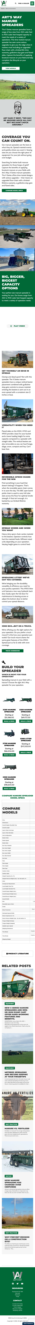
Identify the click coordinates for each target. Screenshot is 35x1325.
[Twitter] (17, 1284)
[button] (32, 3)
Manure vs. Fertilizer (17, 1128)
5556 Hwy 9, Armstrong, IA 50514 (17, 1318)
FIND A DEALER (23, 3)
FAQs (17, 1296)
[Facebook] (13, 1284)
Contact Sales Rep (17, 1305)
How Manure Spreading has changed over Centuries (13, 1183)
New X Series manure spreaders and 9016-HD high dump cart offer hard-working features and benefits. (17, 1013)
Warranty (17, 1295)
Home (2, 8)
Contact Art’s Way (17, 1303)
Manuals (17, 1293)
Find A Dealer (17, 1307)
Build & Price (9, 721)
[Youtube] (22, 1284)
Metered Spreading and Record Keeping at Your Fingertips (16, 1074)
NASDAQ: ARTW (17, 1310)
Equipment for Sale (17, 1291)
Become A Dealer (17, 1308)
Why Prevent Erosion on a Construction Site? (17, 1239)
